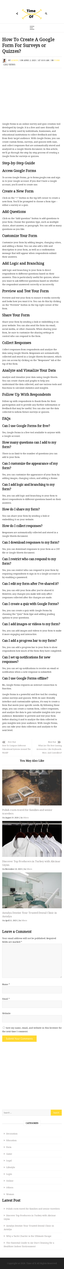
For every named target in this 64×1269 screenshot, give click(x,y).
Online (9, 1180)
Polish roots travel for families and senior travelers (33, 1208)
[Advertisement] (32, 96)
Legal (9, 1160)
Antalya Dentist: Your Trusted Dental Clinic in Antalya (29, 1227)
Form (57, 60)
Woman (10, 1194)
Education (11, 1140)
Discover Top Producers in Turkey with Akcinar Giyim (30, 1217)
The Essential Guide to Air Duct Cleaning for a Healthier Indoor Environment (29, 1244)
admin (14, 60)
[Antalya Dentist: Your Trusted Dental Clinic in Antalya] (32, 890)
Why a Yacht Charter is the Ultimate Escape (28, 1236)
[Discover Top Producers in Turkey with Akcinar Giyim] (32, 839)
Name (6, 984)
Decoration (12, 1133)
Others (26, 817)
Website (6, 1013)
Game (9, 1153)
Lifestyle (10, 1167)
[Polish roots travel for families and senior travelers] (32, 787)
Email (6, 998)
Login (9, 1174)
